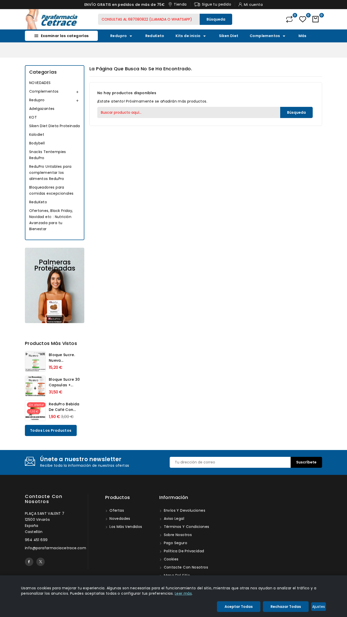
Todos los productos (51, 430)
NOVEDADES (40, 82)
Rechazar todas (286, 606)
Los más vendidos (125, 526)
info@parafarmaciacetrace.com (55, 548)
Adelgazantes (42, 108)
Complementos (268, 36)
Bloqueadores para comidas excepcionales (51, 190)
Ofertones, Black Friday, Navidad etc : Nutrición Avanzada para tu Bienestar (51, 219)
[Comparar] (289, 19)
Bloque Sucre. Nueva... (62, 357)
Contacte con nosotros (43, 499)
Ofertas (116, 510)
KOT (33, 117)
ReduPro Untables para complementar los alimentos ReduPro (50, 172)
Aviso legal (173, 518)
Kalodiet (36, 134)
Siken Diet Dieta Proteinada (54, 125)
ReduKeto (154, 35)
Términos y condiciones (186, 526)
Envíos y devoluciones (184, 510)
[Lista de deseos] (302, 19)
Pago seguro (175, 542)
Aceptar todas (239, 606)
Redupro (122, 36)
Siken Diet (229, 35)
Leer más (183, 593)
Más (302, 35)
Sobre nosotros (177, 534)
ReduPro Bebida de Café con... (64, 407)
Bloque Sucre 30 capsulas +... (64, 382)
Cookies (170, 559)
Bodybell (37, 143)
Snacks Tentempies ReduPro (47, 154)
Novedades (119, 518)
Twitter (40, 562)
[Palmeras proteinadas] (54, 285)
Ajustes (318, 606)
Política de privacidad (183, 551)
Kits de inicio (192, 36)
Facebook (29, 562)
